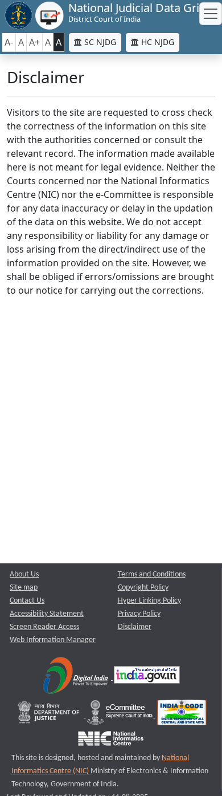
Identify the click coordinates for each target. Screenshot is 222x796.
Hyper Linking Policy (149, 600)
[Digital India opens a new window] (76, 677)
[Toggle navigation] (210, 13)
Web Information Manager (53, 640)
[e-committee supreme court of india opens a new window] (120, 715)
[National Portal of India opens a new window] (147, 677)
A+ (34, 42)
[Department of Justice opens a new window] (50, 715)
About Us (24, 574)
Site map (24, 587)
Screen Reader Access (44, 627)
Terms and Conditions (152, 574)
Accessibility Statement (47, 614)
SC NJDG (99, 41)
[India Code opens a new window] (181, 715)
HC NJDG (156, 41)
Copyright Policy (143, 587)
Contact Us (27, 600)
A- (9, 42)
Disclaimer (134, 627)
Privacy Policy (139, 614)
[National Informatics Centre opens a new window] (111, 741)
